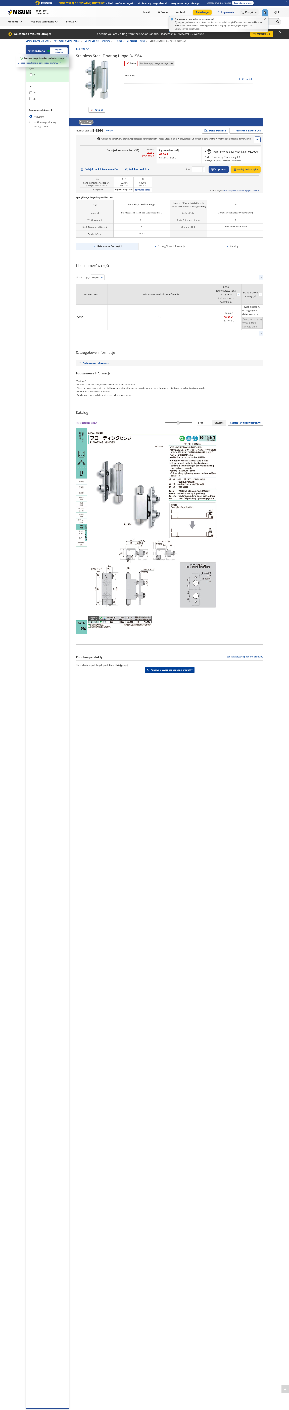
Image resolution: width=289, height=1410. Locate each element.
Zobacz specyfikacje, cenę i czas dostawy (38, 62)
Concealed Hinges (136, 40)
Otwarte (219, 422)
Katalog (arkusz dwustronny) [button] (245, 422)
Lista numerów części (109, 246)
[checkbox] (47, 75)
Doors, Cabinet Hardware (97, 40)
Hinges (118, 40)
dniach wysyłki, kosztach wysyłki (237, 190)
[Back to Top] (285, 1389)
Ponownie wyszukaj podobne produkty (171, 669)
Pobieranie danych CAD (248, 130)
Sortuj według (238, 294)
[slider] (178, 422)
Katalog (99, 109)
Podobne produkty (139, 169)
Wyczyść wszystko (59, 50)
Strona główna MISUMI (37, 40)
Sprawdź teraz (142, 189)
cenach (256, 190)
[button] (243, 3)
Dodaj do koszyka (247, 169)
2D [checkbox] (34, 93)
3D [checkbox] (34, 98)
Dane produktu (217, 130)
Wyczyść (109, 130)
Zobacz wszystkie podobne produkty (245, 656)
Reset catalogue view (86, 422)
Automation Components (66, 40)
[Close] (265, 18)
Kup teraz (220, 169)
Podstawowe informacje (96, 363)
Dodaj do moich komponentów (101, 169)
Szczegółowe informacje (171, 246)
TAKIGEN (80, 48)
